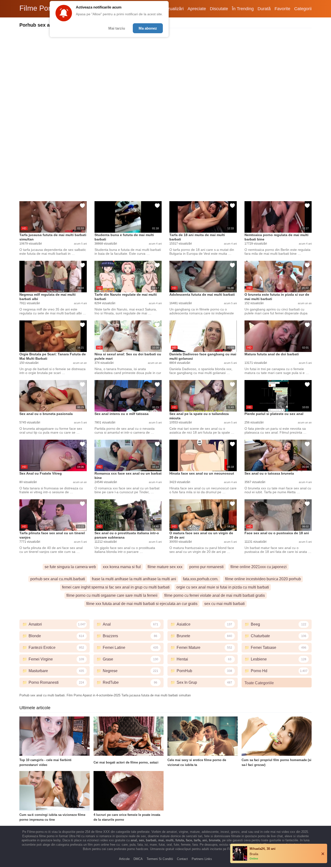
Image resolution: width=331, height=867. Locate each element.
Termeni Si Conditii (160, 859)
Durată (264, 8)
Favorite (282, 8)
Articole (124, 859)
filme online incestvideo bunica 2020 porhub (263, 579)
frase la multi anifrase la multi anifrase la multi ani (134, 579)
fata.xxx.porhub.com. (200, 579)
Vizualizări (174, 8)
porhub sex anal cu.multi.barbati (57, 579)
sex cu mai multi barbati (224, 604)
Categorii (303, 8)
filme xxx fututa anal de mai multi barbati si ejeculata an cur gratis (141, 604)
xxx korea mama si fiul (122, 567)
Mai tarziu (116, 28)
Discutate (219, 8)
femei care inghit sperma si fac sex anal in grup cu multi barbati (116, 587)
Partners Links (202, 859)
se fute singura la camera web (70, 567)
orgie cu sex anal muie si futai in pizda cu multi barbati (222, 587)
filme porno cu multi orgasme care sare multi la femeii (112, 595)
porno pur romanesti (206, 567)
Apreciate (197, 8)
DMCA (138, 859)
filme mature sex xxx (165, 567)
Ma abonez (148, 28)
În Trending (243, 8)
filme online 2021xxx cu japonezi (258, 567)
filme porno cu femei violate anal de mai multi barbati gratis (214, 595)
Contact (182, 859)
